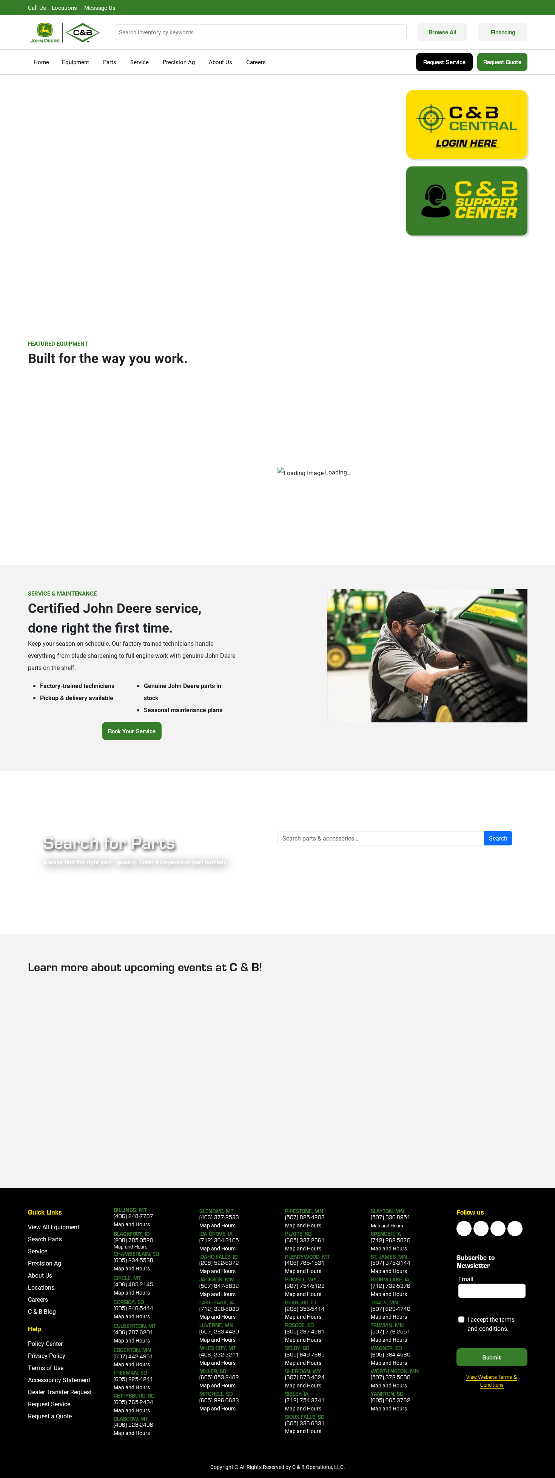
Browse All (442, 32)
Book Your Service (132, 731)
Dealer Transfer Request (60, 1392)
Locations (41, 1287)
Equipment (75, 62)
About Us (220, 62)
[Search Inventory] (402, 32)
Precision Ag (179, 62)
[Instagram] (498, 1228)
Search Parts (45, 1239)
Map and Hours (132, 1224)
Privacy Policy (46, 1355)
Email (465, 1279)
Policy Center (45, 1343)
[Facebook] (515, 1228)
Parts (109, 62)
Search (498, 838)
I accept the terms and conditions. (491, 1323)
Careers (256, 62)
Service (139, 62)
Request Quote (502, 62)
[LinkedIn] (464, 1228)
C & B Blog (42, 1311)
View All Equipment (53, 1227)
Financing (503, 32)
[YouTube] (481, 1228)
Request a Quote (50, 1416)
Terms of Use (45, 1368)
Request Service (444, 62)
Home (41, 62)
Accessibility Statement (59, 1380)
